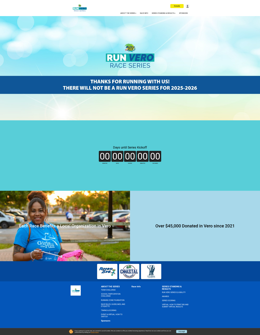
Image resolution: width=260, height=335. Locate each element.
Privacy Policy (95, 332)
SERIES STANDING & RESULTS (163, 13)
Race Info (144, 13)
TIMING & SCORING (108, 310)
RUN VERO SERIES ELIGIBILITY (174, 292)
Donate (177, 6)
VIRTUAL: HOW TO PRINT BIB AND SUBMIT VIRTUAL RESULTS (175, 306)
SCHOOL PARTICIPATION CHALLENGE (110, 295)
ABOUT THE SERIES (127, 13)
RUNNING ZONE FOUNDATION (112, 300)
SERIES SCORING (168, 300)
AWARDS (165, 296)
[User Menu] (187, 6)
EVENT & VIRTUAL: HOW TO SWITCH (111, 315)
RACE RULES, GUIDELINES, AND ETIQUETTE (113, 305)
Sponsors (183, 13)
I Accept (181, 332)
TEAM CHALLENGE (108, 290)
